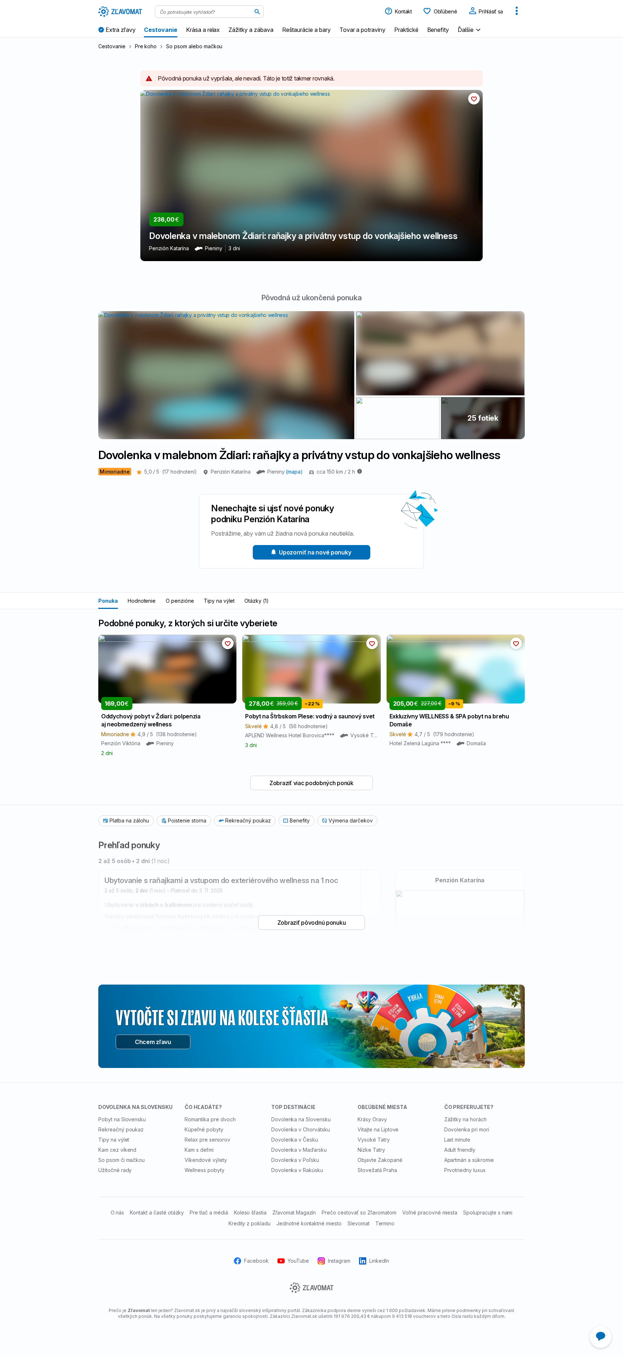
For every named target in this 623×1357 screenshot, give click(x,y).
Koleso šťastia (250, 1212)
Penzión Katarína (231, 472)
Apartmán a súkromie (469, 1160)
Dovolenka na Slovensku (301, 1119)
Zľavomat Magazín (294, 1212)
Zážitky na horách (465, 1119)
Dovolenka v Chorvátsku (300, 1129)
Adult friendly (459, 1150)
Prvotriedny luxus (465, 1170)
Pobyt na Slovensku (122, 1119)
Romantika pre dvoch (210, 1119)
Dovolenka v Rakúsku (297, 1170)
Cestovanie (111, 46)
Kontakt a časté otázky (157, 1212)
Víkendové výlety (206, 1160)
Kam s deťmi (199, 1150)
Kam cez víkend (117, 1150)
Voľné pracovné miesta (429, 1212)
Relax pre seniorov (207, 1140)
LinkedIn (379, 1261)
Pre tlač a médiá (209, 1212)
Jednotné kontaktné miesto (309, 1223)
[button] (470, 29)
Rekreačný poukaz (121, 1129)
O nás (117, 1212)
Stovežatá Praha (377, 1170)
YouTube (298, 1261)
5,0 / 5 (170, 472)
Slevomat (358, 1223)
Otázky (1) (256, 601)
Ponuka (108, 601)
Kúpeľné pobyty (204, 1129)
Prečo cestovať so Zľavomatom (359, 1212)
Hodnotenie (142, 601)
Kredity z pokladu (249, 1223)
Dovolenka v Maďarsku (299, 1150)
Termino (385, 1223)
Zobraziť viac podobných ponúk (311, 783)
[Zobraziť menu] (517, 11)
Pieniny (276, 472)
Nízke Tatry (371, 1150)
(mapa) (294, 472)
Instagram (339, 1261)
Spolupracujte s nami (487, 1212)
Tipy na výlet (219, 601)
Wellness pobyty (204, 1170)
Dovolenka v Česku (294, 1140)
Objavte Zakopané (380, 1160)
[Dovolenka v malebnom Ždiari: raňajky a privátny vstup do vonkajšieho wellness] (440, 353)
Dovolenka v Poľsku (295, 1160)
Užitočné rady (115, 1170)
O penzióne (180, 601)
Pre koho (146, 46)
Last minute (457, 1140)
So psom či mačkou (121, 1160)
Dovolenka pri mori (466, 1129)
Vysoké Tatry (374, 1140)
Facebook (256, 1261)
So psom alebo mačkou (194, 46)
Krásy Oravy (372, 1119)
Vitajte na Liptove (378, 1129)
